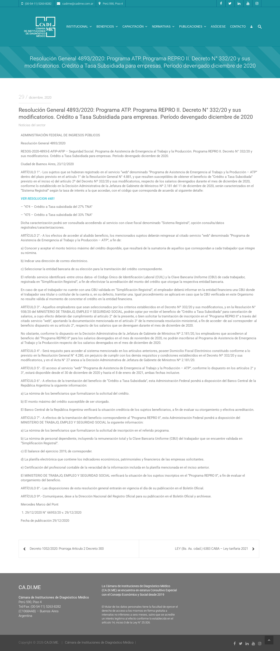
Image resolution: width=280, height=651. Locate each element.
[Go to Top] (269, 640)
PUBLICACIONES (190, 26)
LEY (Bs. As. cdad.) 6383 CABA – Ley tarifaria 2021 (211, 549)
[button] (260, 26)
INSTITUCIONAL (77, 26)
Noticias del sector (32, 125)
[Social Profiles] (221, 3)
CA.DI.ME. (51, 642)
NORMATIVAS (161, 26)
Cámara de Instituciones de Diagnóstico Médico (99, 642)
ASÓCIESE (218, 26)
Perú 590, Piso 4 (113, 3)
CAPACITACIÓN (133, 26)
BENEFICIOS (105, 26)
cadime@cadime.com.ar (77, 3)
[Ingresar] (251, 26)
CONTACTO (238, 26)
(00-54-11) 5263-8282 (38, 3)
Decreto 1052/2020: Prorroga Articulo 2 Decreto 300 (67, 549)
